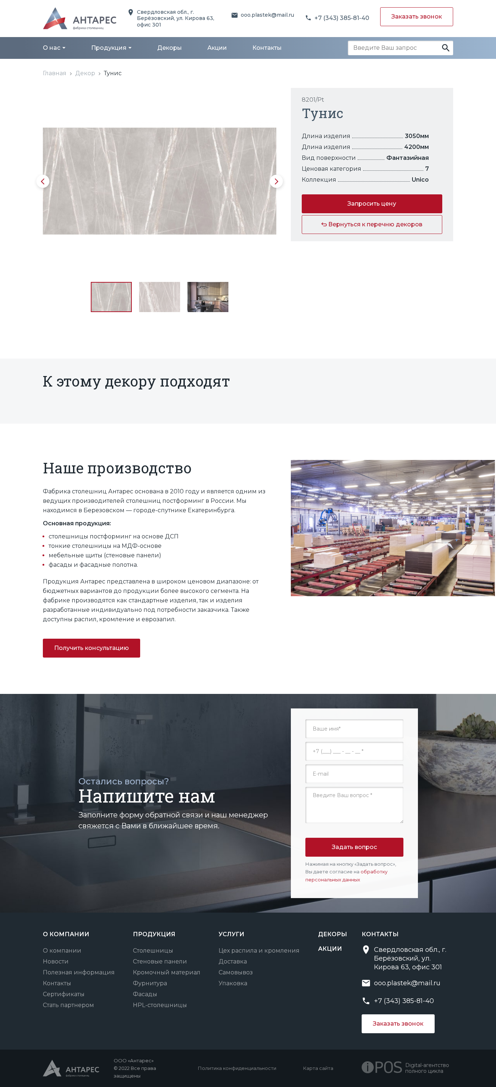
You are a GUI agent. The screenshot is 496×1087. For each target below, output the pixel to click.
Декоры (332, 934)
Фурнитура (150, 983)
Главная (54, 73)
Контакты (57, 983)
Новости (56, 961)
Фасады (145, 994)
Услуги (231, 934)
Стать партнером (68, 1005)
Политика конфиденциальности (237, 1068)
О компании (62, 950)
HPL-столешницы (160, 1005)
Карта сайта (318, 1068)
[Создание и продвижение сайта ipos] (383, 1068)
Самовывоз (236, 972)
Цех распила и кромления (259, 950)
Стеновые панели (160, 961)
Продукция (154, 934)
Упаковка (233, 983)
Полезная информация (79, 972)
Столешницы (153, 950)
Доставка (233, 961)
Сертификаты (64, 994)
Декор (85, 73)
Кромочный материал (166, 972)
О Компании (66, 934)
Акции (330, 948)
